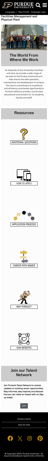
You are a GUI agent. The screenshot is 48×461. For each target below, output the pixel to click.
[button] (44, 5)
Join (24, 406)
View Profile (23, 12)
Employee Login (38, 12)
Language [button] (10, 12)
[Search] (38, 5)
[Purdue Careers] (17, 5)
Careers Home (24, 419)
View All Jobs (24, 425)
